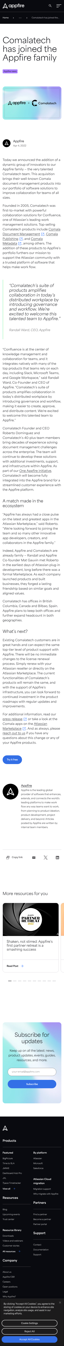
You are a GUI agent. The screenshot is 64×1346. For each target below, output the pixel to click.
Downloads (8, 1236)
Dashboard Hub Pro (12, 1173)
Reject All (29, 1332)
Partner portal (40, 1224)
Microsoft (38, 1163)
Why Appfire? (9, 1297)
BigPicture (8, 1158)
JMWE (6, 1168)
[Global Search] (50, 6)
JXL (4, 1178)
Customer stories (11, 1246)
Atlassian (37, 1158)
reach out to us (14, 733)
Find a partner (40, 1214)
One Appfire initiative (35, 471)
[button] (58, 5)
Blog (5, 1210)
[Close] (60, 1302)
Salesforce (38, 1168)
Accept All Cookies (29, 1340)
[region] (32, 1322)
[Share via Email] (34, 858)
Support (37, 1255)
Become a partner (42, 1219)
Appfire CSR (9, 1277)
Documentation (41, 1250)
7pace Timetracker (12, 1183)
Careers (6, 1282)
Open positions (10, 1287)
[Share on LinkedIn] (57, 858)
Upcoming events (11, 1214)
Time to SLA (8, 1163)
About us (7, 1272)
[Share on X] (46, 858)
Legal (5, 1292)
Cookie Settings (29, 1323)
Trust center (8, 1219)
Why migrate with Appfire (45, 1194)
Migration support (42, 1189)
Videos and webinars (13, 1241)
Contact (37, 1245)
